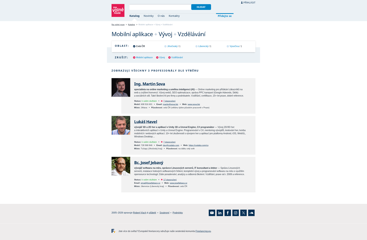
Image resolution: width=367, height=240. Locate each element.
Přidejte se (225, 16)
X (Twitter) (243, 212)
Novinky (149, 15)
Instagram (235, 212)
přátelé (152, 212)
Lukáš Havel (145, 121)
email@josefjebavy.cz (150, 183)
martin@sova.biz (170, 104)
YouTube (212, 212)
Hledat (201, 7)
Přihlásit (249, 2)
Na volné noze (118, 24)
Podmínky (178, 212)
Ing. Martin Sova (149, 83)
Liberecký (203, 46)
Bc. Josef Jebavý (148, 162)
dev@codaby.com (171, 145)
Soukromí (164, 212)
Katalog (134, 15)
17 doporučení (170, 179)
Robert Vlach (139, 212)
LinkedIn (220, 212)
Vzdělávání (177, 57)
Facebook (228, 212)
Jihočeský (172, 46)
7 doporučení (169, 101)
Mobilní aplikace (144, 57)
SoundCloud (251, 212)
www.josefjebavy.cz (178, 183)
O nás (161, 15)
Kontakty (174, 15)
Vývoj (162, 57)
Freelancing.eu (115, 231)
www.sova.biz (194, 104)
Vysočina (234, 46)
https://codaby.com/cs (198, 145)
